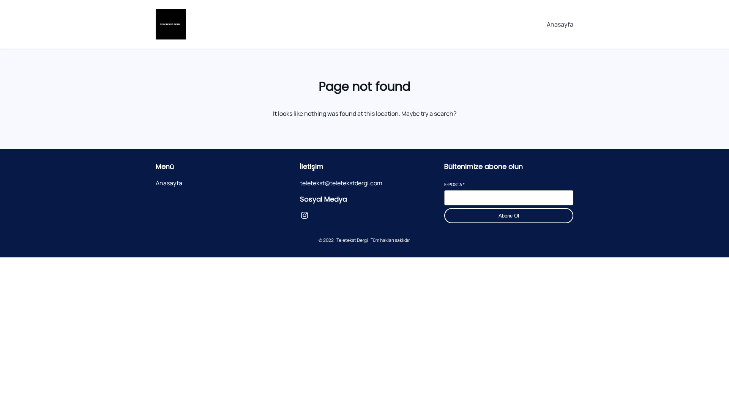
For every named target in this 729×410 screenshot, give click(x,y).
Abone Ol (509, 216)
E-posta (454, 184)
